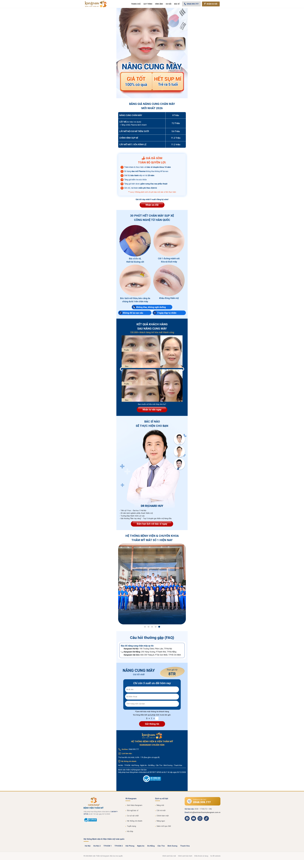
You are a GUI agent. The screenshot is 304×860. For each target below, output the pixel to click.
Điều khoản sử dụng (201, 856)
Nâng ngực (161, 821)
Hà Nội (87, 846)
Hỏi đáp (130, 831)
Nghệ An (140, 846)
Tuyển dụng (131, 826)
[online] (152, 778)
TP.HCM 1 (107, 846)
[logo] (95, 4)
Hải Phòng (130, 846)
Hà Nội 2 (97, 846)
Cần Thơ (161, 846)
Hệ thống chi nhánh (134, 821)
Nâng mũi (160, 805)
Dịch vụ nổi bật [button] (161, 798)
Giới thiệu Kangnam (134, 805)
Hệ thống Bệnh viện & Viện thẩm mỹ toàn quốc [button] (104, 839)
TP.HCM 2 (118, 846)
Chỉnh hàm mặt (163, 816)
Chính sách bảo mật (169, 856)
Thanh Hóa (185, 846)
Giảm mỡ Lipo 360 (164, 826)
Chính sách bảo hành (185, 856)
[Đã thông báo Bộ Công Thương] (90, 822)
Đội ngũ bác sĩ (132, 810)
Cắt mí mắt (161, 810)
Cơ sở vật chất (133, 816)
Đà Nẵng (151, 846)
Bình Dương (172, 846)
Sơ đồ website (215, 856)
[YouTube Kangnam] (193, 818)
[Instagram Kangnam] (199, 818)
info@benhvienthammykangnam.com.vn (204, 812)
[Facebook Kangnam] (187, 818)
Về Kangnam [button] (130, 798)
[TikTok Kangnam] (206, 818)
